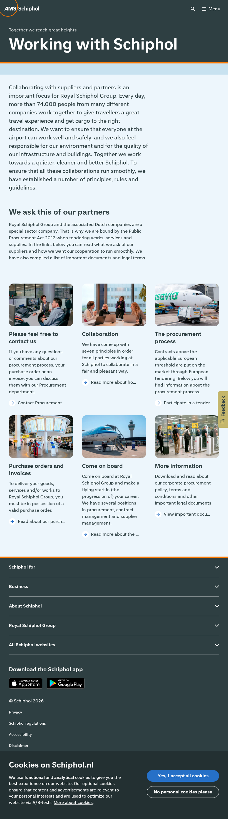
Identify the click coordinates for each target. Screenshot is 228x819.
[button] (223, 409)
